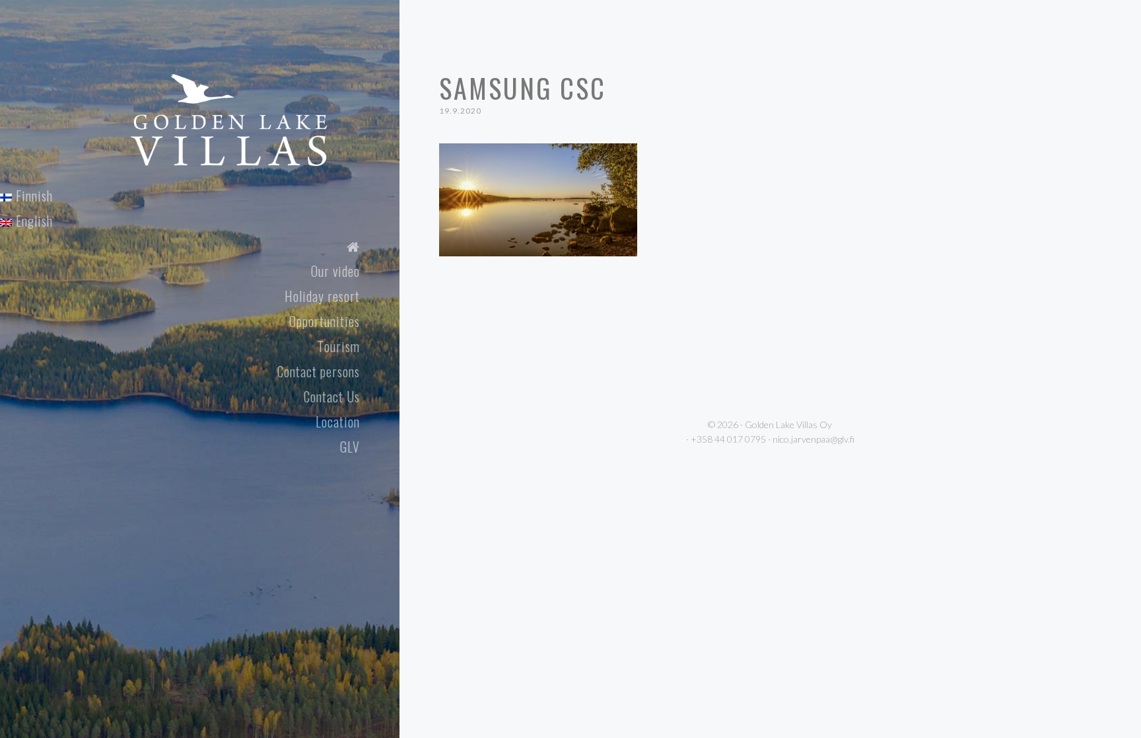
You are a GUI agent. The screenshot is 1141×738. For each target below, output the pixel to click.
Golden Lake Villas (255, 90)
